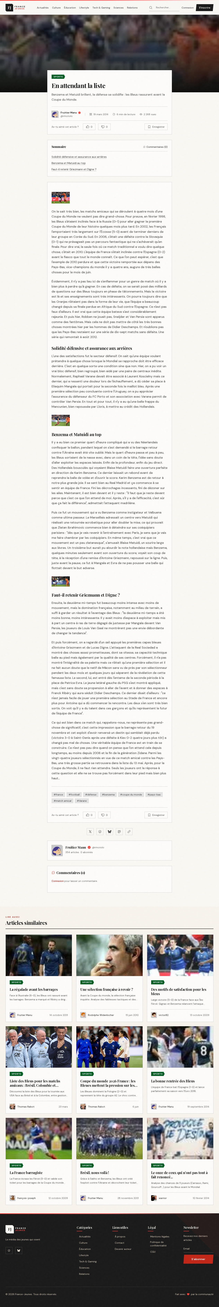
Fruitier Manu (75, 847)
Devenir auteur (123, 1249)
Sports (58, 76)
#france (58, 794)
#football (74, 794)
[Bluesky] (18, 1250)
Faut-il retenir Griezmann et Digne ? (74, 169)
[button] (109, 53)
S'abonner (198, 1259)
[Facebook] (9, 1250)
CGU (152, 1251)
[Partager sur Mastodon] (119, 831)
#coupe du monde (131, 794)
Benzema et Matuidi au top (69, 163)
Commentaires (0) (157, 146)
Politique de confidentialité (158, 1243)
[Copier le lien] (129, 831)
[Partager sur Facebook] (99, 831)
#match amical (62, 800)
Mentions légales (159, 1236)
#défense (90, 794)
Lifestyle (84, 7)
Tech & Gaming (101, 7)
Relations (132, 7)
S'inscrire (204, 7)
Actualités (43, 7)
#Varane (82, 800)
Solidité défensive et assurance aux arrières (79, 157)
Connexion (188, 7)
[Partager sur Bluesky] (109, 831)
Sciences (119, 7)
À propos (120, 1236)
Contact (119, 1242)
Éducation (70, 7)
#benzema (108, 794)
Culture (56, 7)
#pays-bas (154, 794)
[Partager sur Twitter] (90, 831)
